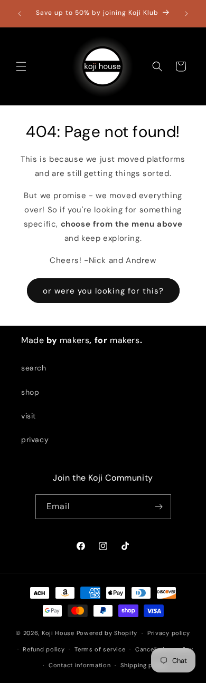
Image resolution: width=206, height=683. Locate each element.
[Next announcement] (186, 13)
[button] (21, 66)
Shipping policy (143, 665)
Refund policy (43, 649)
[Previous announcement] (19, 13)
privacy (35, 439)
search (33, 368)
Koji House (58, 633)
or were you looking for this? (103, 291)
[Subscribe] (159, 506)
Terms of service (99, 649)
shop (30, 392)
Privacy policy (168, 633)
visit (28, 416)
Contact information (79, 665)
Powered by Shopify (107, 633)
